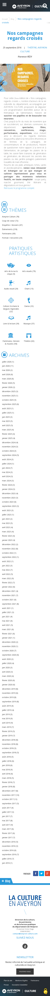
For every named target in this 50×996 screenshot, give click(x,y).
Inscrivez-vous (25, 971)
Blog (12, 19)
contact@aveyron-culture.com (25, 933)
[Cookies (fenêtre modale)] (45, 991)
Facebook (35, 873)
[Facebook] (25, 946)
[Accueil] (29, 6)
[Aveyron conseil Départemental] (19, 991)
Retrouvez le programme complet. (19, 188)
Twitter (41, 873)
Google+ (47, 873)
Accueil (5, 19)
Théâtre (32, 47)
